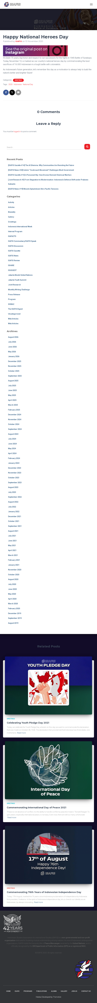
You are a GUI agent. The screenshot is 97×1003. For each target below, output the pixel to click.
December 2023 (14, 468)
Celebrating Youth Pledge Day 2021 (28, 722)
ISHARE (11, 265)
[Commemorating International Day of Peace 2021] (48, 770)
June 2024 (12, 444)
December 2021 (14, 516)
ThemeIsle (57, 997)
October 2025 (13, 371)
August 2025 (13, 381)
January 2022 (13, 512)
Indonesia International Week (20, 227)
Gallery (11, 217)
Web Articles (13, 319)
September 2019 (15, 618)
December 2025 (14, 361)
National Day (28, 84)
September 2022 (15, 497)
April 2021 (12, 550)
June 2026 (12, 347)
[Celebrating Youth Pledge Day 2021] (48, 685)
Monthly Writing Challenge (19, 290)
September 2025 (15, 376)
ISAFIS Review (14, 260)
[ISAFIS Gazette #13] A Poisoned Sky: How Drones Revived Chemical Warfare (39, 175)
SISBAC (11, 304)
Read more (21, 733)
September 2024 (15, 429)
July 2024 (12, 439)
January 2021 (13, 565)
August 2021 (13, 531)
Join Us (74, 991)
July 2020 (12, 584)
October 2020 (13, 575)
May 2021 (12, 545)
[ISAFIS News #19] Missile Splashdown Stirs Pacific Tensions (33, 189)
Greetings (18, 80)
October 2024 (13, 424)
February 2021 (14, 560)
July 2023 (12, 492)
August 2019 (13, 623)
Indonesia (18, 84)
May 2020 (12, 594)
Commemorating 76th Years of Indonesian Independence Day (44, 892)
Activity (11, 202)
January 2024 (13, 463)
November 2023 (14, 473)
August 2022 (13, 502)
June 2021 (12, 541)
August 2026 (13, 337)
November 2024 (14, 419)
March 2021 (13, 555)
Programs (28, 991)
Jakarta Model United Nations (20, 275)
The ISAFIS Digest (15, 309)
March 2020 (13, 604)
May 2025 (12, 395)
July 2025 (12, 386)
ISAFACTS (12, 236)
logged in (17, 131)
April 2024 (12, 453)
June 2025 (12, 390)
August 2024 (13, 434)
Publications (41, 991)
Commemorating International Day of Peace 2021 (36, 807)
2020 (10, 84)
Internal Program (15, 231)
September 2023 (15, 483)
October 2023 (13, 478)
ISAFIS (17, 991)
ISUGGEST (12, 270)
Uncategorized (14, 314)
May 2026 (12, 352)
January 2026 (13, 356)
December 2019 (14, 613)
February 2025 (14, 410)
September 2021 (15, 526)
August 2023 (13, 487)
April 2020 (12, 599)
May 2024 (12, 448)
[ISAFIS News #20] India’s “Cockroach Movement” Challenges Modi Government (41, 170)
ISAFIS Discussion (15, 246)
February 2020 (14, 609)
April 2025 (12, 400)
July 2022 (12, 507)
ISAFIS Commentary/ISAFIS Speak (22, 241)
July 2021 (12, 536)
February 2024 (14, 458)
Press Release (14, 295)
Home (8, 991)
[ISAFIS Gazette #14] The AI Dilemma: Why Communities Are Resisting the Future (41, 165)
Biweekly (11, 212)
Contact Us (86, 991)
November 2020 (14, 570)
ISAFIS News (13, 256)
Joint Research (14, 285)
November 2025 (14, 366)
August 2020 (13, 579)
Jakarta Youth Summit (17, 280)
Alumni (54, 991)
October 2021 (13, 521)
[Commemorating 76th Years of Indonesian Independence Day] (48, 855)
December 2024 (14, 415)
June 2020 (12, 589)
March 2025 (13, 405)
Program (12, 299)
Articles (11, 207)
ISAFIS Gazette (14, 251)
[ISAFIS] (13, 4)
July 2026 (12, 342)
